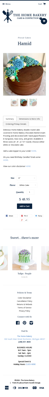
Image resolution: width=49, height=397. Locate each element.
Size (12, 178)
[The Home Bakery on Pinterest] (24, 323)
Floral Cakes (24, 37)
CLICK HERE (31, 364)
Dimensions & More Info (29, 119)
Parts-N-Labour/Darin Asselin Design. (26, 383)
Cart (40, 4)
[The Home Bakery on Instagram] (31, 323)
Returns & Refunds (24, 304)
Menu (8, 4)
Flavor (12, 185)
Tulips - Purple (24, 273)
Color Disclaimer (24, 298)
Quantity (20, 192)
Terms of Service (24, 307)
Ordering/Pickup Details (16, 124)
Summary (10, 119)
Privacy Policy (24, 311)
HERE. (28, 166)
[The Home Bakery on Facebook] (18, 323)
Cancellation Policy (24, 301)
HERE (33, 151)
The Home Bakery (27, 380)
